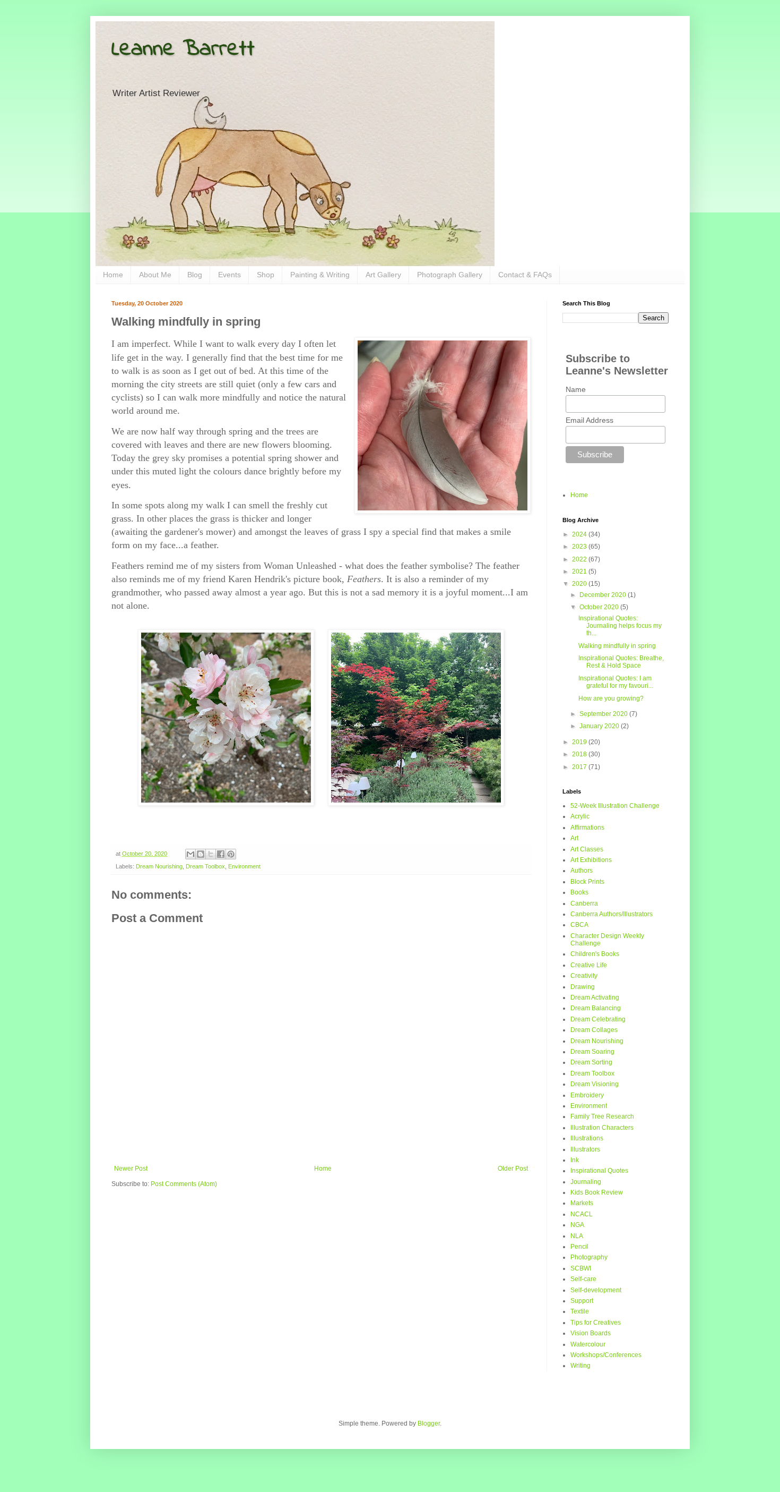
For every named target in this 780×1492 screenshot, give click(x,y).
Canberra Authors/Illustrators (611, 914)
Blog (194, 274)
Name (576, 389)
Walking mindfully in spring (617, 646)
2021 (580, 571)
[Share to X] (210, 854)
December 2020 (603, 595)
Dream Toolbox (205, 866)
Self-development (595, 1290)
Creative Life (588, 965)
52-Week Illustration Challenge (615, 805)
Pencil (579, 1246)
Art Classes (586, 849)
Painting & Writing (320, 274)
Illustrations (586, 1138)
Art (574, 838)
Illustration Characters (602, 1127)
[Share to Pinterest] (231, 854)
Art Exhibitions (591, 860)
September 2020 (604, 714)
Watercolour (587, 1344)
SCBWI (580, 1268)
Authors (581, 870)
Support (581, 1301)
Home (113, 274)
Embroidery (587, 1095)
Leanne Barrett (183, 49)
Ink (574, 1160)
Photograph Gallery (449, 274)
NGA (577, 1225)
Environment (244, 866)
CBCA (579, 924)
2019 (580, 742)
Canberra (584, 903)
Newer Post (131, 1168)
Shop (265, 274)
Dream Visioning (594, 1084)
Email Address (589, 420)
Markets (581, 1203)
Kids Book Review (596, 1192)
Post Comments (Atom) (184, 1184)
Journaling (585, 1182)
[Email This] (190, 854)
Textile (579, 1311)
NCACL (581, 1214)
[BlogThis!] (200, 854)
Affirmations (587, 827)
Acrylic (580, 816)
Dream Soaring (592, 1051)
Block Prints (587, 881)
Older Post (513, 1168)
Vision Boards (590, 1333)
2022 (580, 559)
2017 (580, 767)
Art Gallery (383, 274)
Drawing (582, 987)
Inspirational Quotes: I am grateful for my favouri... (615, 682)
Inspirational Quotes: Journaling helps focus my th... (620, 626)
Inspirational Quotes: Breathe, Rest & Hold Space (621, 661)
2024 (580, 534)
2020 (580, 583)
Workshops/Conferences (606, 1355)
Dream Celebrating (598, 1019)
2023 (580, 546)
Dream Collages (594, 1030)
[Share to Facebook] (220, 854)
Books (579, 892)
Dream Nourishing (159, 866)
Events (229, 274)
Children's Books (594, 954)
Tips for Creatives (595, 1322)
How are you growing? (611, 698)
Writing (580, 1365)
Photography (589, 1257)
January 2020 (600, 726)
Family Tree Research (602, 1116)
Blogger (429, 1423)
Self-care (583, 1279)
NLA (576, 1236)
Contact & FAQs (525, 274)
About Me (155, 274)
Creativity (583, 975)
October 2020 (599, 607)
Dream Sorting (591, 1062)
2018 (580, 754)
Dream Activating (594, 997)
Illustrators (585, 1149)
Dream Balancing (595, 1008)
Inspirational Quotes (599, 1170)
